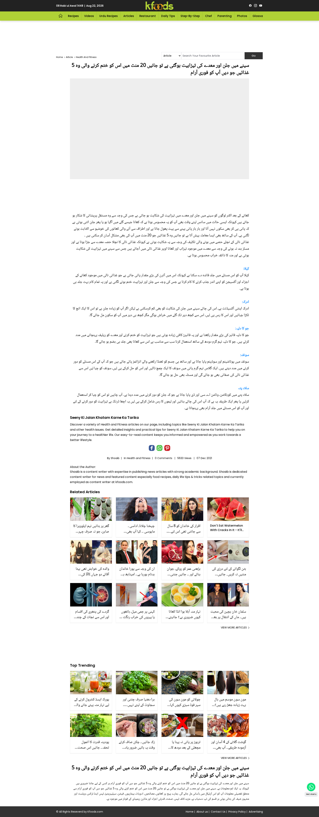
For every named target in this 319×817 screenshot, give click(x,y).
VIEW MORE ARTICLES (234, 627)
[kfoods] (159, 5)
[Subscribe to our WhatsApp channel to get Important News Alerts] (311, 787)
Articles (128, 16)
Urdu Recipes (108, 16)
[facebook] (250, 6)
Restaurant (147, 16)
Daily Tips (168, 16)
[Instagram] (255, 6)
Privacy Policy (237, 811)
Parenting (224, 16)
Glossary (259, 16)
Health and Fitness (138, 458)
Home (189, 811)
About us (202, 811)
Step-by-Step (190, 16)
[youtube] (261, 6)
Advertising (256, 811)
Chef (208, 16)
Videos (89, 16)
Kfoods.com (95, 811)
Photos (242, 16)
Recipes (73, 16)
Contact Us (218, 811)
